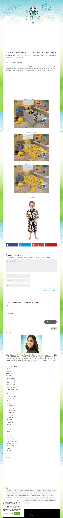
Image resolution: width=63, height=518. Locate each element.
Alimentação (10, 396)
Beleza (9, 403)
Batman (21, 490)
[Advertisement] (31, 40)
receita (34, 500)
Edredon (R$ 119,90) (31, 132)
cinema (49, 490)
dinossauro (15, 493)
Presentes (9, 438)
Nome (8, 434)
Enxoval (9, 417)
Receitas (9, 443)
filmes (50, 493)
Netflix (48, 497)
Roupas (9, 446)
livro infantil (22, 497)
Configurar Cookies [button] (8, 513)
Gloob (42, 495)
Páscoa (9, 436)
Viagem (8, 457)
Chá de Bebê (10, 410)
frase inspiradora (26, 495)
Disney (21, 493)
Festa (8, 420)
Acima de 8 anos (40, 55)
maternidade (43, 497)
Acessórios (10, 393)
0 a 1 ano (9, 380)
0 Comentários (19, 57)
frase (20, 495)
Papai (7, 376)
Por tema (11, 57)
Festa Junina (10, 422)
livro (18, 497)
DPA (25, 493)
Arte (8, 401)
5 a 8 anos (33, 55)
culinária (54, 490)
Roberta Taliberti (12, 55)
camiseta (39, 490)
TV (7, 450)
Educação (9, 415)
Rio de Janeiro (40, 500)
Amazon (16, 490)
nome (53, 497)
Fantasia (35, 493)
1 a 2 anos (9, 382)
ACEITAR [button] (17, 513)
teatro (25, 502)
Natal (8, 431)
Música (9, 429)
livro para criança (30, 497)
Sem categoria (9, 453)
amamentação (10, 490)
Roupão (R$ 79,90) (31, 197)
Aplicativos (9, 398)
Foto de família (10, 495)
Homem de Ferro (49, 495)
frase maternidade (36, 495)
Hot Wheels (9, 497)
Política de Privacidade (45, 511)
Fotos (7, 371)
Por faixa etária (10, 378)
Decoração (48, 55)
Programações (11, 441)
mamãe (8, 373)
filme (46, 493)
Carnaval (9, 408)
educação (29, 493)
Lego (14, 497)
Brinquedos (10, 405)
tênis (29, 502)
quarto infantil (28, 500)
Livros (8, 427)
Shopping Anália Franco (50, 500)
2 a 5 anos (27, 55)
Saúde (8, 448)
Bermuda (27, 490)
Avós (7, 368)
